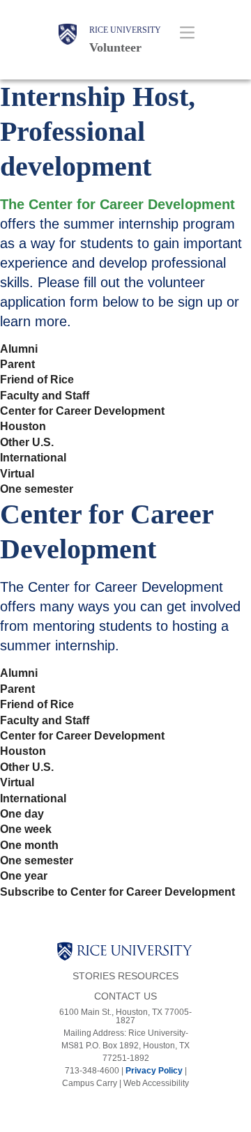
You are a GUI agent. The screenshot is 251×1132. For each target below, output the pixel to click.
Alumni (19, 349)
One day (22, 814)
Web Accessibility (156, 1083)
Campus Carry (89, 1083)
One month (29, 845)
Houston (23, 426)
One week (26, 829)
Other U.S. (27, 442)
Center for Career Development (82, 411)
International (33, 458)
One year (23, 876)
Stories (94, 976)
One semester (36, 489)
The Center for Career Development (117, 204)
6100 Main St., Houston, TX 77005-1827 (125, 1016)
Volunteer (115, 47)
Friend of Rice (37, 379)
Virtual (17, 474)
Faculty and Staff (44, 395)
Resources (148, 976)
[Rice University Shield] (67, 40)
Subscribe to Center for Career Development (117, 892)
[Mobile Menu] (186, 32)
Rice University (125, 30)
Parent (17, 364)
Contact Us (125, 996)
